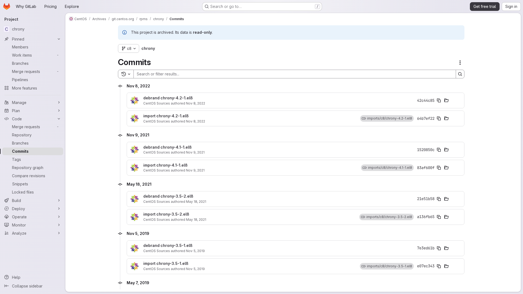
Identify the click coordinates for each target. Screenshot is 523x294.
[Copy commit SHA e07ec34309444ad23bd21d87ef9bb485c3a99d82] (439, 266)
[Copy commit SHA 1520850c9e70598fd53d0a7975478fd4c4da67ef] (439, 149)
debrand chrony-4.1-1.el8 (167, 147)
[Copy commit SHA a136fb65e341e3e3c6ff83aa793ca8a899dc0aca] (439, 217)
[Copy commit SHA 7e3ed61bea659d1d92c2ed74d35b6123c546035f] (439, 248)
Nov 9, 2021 (195, 152)
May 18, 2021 (196, 202)
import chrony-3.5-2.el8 (166, 214)
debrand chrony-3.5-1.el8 (168, 245)
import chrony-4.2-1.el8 (166, 116)
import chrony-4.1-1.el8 (165, 165)
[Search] (460, 74)
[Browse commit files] (446, 100)
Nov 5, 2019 (195, 251)
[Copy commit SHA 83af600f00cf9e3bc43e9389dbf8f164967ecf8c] (439, 167)
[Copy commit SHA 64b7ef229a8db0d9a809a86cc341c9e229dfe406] (439, 118)
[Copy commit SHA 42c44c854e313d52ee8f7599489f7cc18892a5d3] (439, 100)
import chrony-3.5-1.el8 (165, 263)
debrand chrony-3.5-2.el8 (168, 196)
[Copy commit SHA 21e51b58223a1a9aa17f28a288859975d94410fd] (439, 199)
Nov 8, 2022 (195, 103)
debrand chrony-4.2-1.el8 (168, 98)
